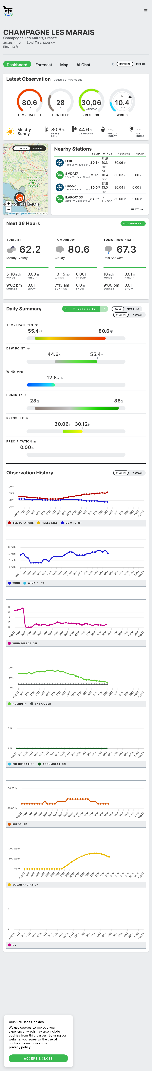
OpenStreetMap (27, 213)
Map (56, 65)
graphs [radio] (121, 314)
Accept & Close (38, 1058)
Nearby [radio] (38, 148)
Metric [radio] (141, 64)
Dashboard (15, 65)
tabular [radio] (136, 314)
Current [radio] (22, 148)
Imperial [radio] (125, 64)
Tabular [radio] (136, 472)
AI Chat (74, 65)
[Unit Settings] (113, 64)
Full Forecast (133, 223)
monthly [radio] (133, 308)
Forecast (39, 65)
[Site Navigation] (146, 10)
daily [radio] (117, 308)
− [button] (8, 209)
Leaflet (12, 213)
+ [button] (8, 203)
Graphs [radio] (121, 472)
